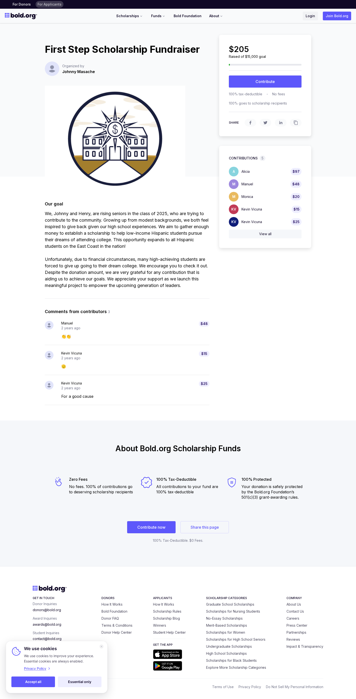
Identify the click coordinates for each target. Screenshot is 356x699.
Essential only (79, 682)
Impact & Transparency (304, 646)
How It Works (112, 604)
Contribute (265, 81)
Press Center (296, 625)
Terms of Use (223, 687)
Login (310, 16)
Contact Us (295, 611)
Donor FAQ (110, 618)
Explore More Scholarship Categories (236, 667)
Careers (292, 618)
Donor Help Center (116, 632)
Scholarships (127, 16)
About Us (293, 604)
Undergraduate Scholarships (229, 646)
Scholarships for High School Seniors (235, 639)
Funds (156, 16)
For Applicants (50, 4)
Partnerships (296, 632)
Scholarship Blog (166, 618)
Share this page (205, 527)
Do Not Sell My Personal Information (294, 687)
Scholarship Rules (167, 611)
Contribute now (151, 527)
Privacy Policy (250, 687)
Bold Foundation (187, 16)
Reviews (293, 639)
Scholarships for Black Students (231, 660)
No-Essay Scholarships (224, 618)
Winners (159, 625)
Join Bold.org (337, 16)
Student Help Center (169, 632)
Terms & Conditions (116, 625)
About (214, 16)
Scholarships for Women (225, 632)
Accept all (33, 682)
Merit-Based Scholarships (226, 625)
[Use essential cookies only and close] (101, 646)
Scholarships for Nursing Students (233, 611)
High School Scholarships (226, 653)
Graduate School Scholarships (230, 604)
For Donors (22, 4)
